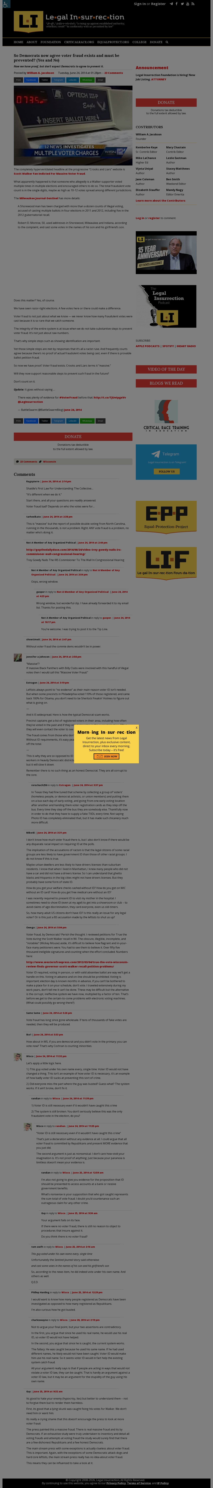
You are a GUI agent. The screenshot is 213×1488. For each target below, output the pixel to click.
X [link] (136, 728)
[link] (106, 728)
